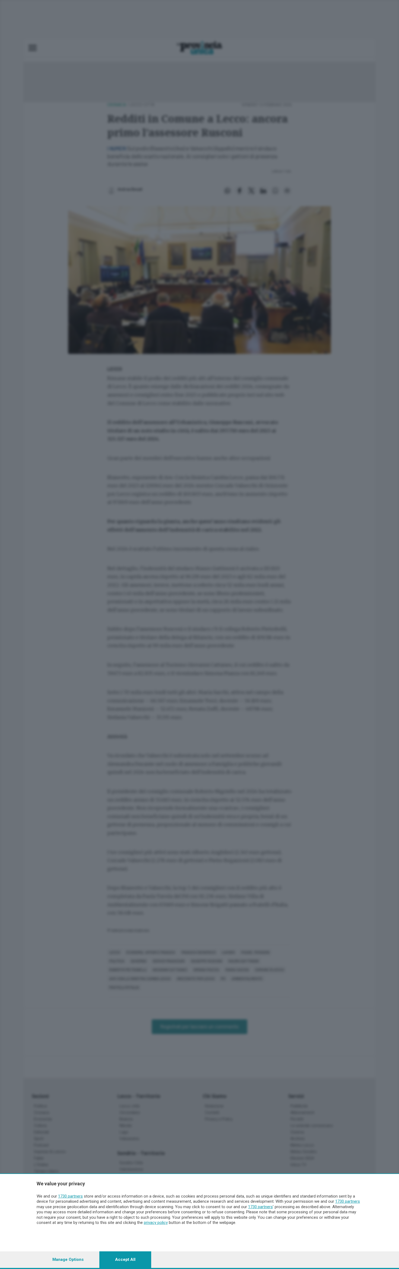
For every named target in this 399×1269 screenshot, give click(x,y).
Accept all (125, 1259)
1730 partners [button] (70, 1196)
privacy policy (156, 1222)
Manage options (68, 1259)
